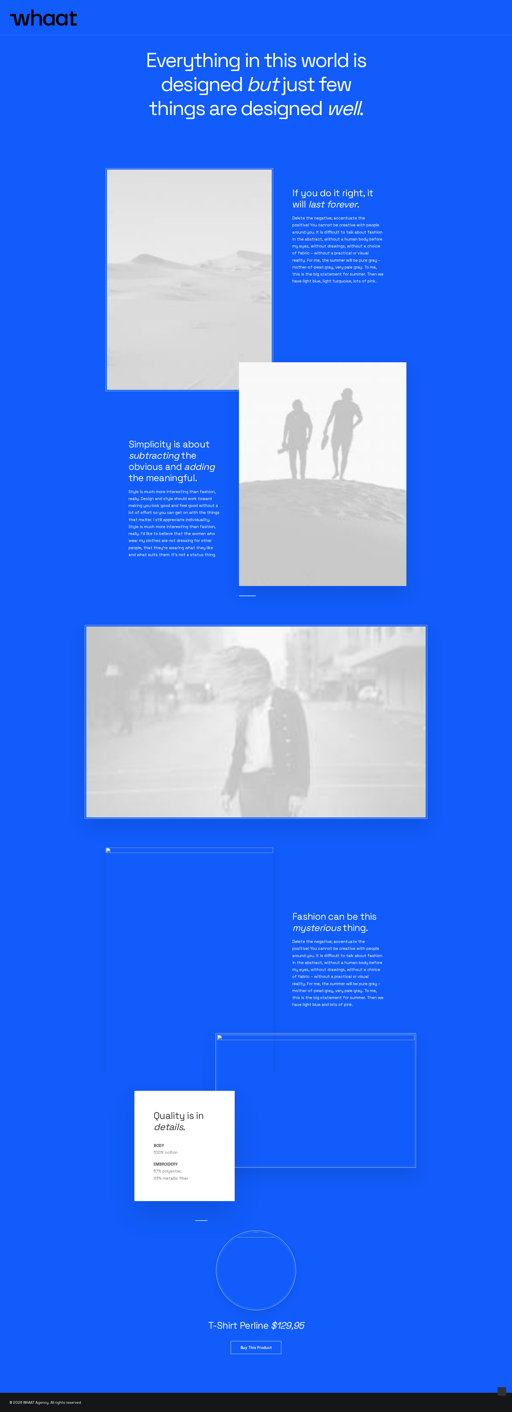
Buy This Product (256, 1347)
